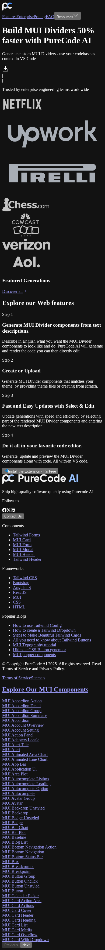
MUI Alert (11, 749)
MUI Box (10, 861)
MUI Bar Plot (14, 832)
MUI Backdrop (15, 813)
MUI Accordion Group (21, 710)
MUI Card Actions (18, 905)
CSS (17, 602)
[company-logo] (7, 9)
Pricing (40, 16)
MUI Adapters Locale (20, 740)
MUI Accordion (15, 720)
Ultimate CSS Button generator (39, 649)
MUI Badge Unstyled (20, 817)
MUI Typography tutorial (34, 645)
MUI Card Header (17, 915)
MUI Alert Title (15, 744)
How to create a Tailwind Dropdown (44, 630)
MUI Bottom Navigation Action (29, 847)
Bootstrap (21, 582)
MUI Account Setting (20, 730)
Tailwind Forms (26, 535)
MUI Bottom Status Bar (22, 856)
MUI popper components (34, 654)
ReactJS (20, 592)
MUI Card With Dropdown (25, 939)
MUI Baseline (14, 837)
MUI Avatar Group (18, 798)
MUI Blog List (14, 842)
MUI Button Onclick (20, 881)
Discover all (12, 291)
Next (26, 945)
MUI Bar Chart (15, 827)
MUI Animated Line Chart (24, 759)
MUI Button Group (18, 876)
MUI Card (22, 540)
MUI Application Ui (19, 769)
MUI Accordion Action (22, 701)
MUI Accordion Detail (21, 705)
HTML (19, 607)
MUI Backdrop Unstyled (23, 808)
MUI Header (24, 554)
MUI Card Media (17, 930)
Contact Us (13, 516)
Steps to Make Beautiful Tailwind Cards (47, 635)
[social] (4, 511)
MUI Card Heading (19, 920)
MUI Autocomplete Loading (26, 783)
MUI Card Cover (17, 910)
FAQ (50, 16)
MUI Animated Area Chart (25, 754)
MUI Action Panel (17, 735)
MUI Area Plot (14, 774)
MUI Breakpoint (16, 871)
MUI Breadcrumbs (18, 866)
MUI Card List (14, 925)
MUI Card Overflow (19, 934)
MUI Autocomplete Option (25, 788)
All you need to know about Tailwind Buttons (52, 640)
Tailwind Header (27, 559)
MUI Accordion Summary (24, 715)
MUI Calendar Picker (20, 895)
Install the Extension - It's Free (32, 471)
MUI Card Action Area (21, 900)
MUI (17, 597)
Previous (11, 945)
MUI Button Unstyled (21, 886)
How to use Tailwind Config (37, 625)
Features (9, 16)
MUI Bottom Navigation (23, 852)
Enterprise (25, 16)
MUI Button (12, 891)
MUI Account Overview (23, 725)
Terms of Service (16, 678)
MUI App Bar (14, 764)
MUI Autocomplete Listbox (25, 779)
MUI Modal (23, 549)
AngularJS (22, 587)
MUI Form (22, 544)
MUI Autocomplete (18, 793)
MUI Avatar (12, 803)
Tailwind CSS (25, 577)
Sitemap (38, 678)
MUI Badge (12, 822)
